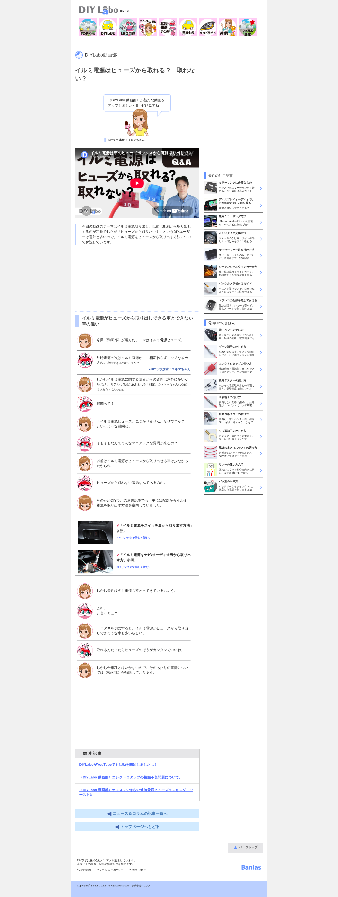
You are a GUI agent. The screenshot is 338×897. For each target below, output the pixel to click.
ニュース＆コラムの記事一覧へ (139, 813)
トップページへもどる (139, 826)
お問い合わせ (137, 869)
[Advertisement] (137, 278)
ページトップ (248, 847)
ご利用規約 (84, 869)
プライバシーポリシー (110, 869)
